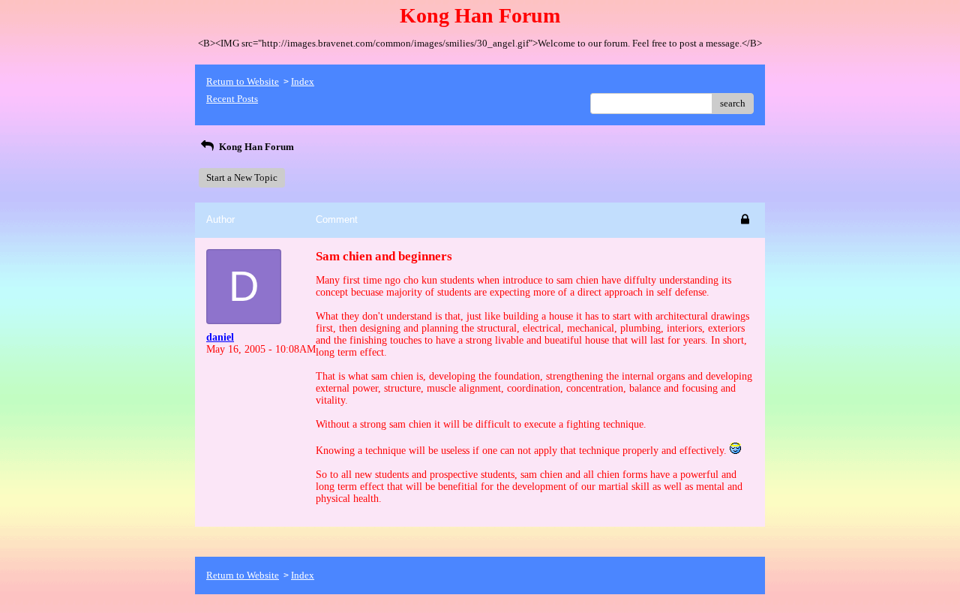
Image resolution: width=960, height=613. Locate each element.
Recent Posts (232, 98)
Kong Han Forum (255, 146)
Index (302, 81)
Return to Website (242, 81)
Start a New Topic (242, 177)
